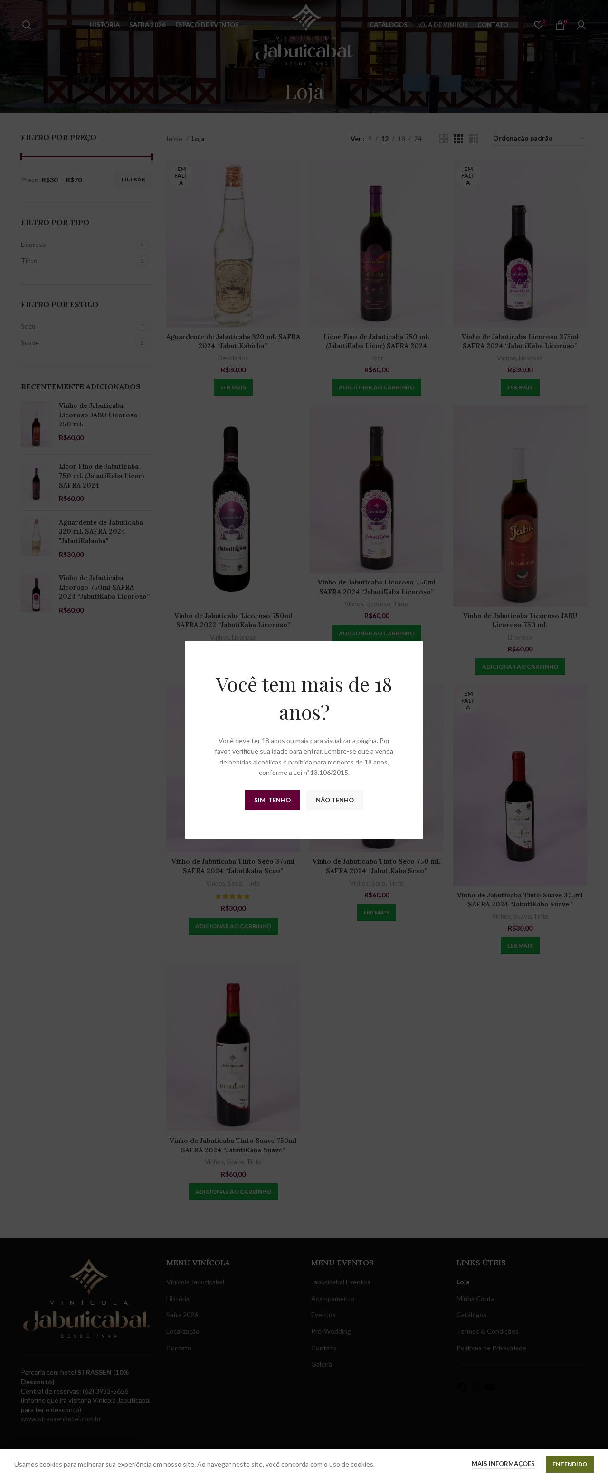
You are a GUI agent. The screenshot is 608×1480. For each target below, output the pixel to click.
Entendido (569, 1464)
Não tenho (335, 800)
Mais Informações (503, 1464)
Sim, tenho (272, 800)
